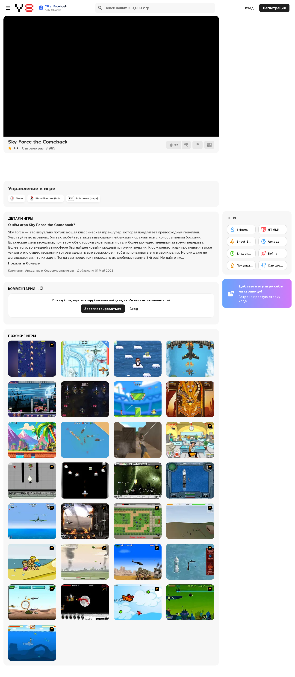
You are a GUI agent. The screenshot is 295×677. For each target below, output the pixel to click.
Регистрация (274, 8)
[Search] (100, 8)
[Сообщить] (197, 145)
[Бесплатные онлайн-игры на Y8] (24, 8)
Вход (249, 8)
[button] (24, 263)
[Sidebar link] (7, 7)
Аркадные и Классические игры (49, 270)
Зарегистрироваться (102, 309)
